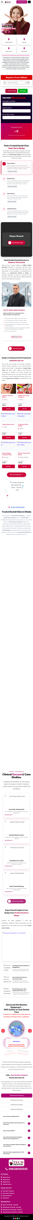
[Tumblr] (19, 1218)
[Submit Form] (28, 82)
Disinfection (16, 1041)
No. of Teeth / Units (8, 114)
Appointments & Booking (17, 1095)
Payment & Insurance (17, 1109)
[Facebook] (13, 1218)
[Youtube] (15, 1218)
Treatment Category (8, 101)
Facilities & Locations (17, 1104)
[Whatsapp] (17, 1218)
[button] (2, 2)
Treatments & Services (16, 1100)
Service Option (7, 108)
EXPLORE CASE (8, 814)
